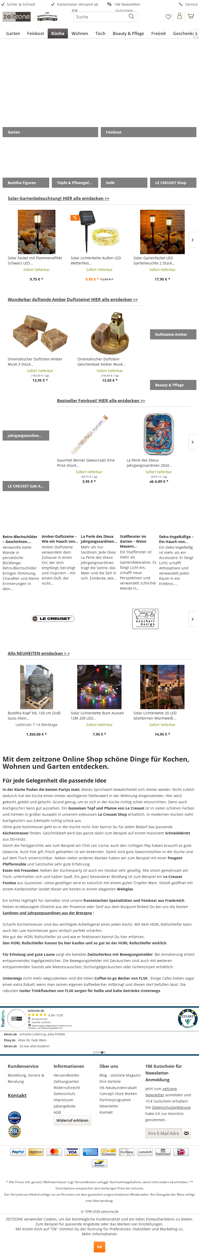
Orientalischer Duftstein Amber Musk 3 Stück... (35, 362)
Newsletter (109, 1106)
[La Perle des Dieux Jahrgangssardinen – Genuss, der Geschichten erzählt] (99, 513)
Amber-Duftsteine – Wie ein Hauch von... (60, 539)
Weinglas (125, 889)
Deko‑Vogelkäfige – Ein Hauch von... (176, 539)
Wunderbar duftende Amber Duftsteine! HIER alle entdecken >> (73, 299)
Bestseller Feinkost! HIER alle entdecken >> (101, 400)
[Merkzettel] (168, 17)
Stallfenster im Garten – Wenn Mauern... (133, 541)
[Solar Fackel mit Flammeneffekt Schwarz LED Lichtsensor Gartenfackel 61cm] (37, 232)
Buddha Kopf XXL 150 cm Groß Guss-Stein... (34, 715)
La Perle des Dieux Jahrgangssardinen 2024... (149, 463)
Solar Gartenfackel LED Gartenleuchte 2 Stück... (154, 260)
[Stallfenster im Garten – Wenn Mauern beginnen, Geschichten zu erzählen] (138, 513)
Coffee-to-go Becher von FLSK (120, 978)
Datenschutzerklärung (171, 1107)
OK (99, 1246)
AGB (57, 1112)
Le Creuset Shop (112, 814)
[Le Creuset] (54, 619)
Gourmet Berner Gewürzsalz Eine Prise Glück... (86, 463)
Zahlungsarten (66, 1081)
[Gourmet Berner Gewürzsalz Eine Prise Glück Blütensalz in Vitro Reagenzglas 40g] (89, 434)
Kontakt (17, 1095)
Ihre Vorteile (110, 1081)
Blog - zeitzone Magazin (120, 1075)
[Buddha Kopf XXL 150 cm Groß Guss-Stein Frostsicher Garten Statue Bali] (37, 687)
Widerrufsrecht (67, 1087)
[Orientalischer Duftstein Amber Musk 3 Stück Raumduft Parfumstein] (40, 333)
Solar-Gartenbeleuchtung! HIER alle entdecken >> (58, 198)
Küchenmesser (16, 833)
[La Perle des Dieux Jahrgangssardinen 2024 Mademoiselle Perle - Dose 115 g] (159, 434)
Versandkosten (66, 1075)
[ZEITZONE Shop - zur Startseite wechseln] (30, 18)
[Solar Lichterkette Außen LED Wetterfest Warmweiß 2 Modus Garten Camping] (100, 232)
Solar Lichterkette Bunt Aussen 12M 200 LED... (97, 715)
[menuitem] (25, 4)
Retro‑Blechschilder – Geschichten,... (20, 539)
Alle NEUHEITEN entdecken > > (39, 653)
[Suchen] (131, 17)
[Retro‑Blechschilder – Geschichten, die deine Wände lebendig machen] (21, 513)
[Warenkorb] (191, 17)
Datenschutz (64, 1093)
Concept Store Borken (118, 1093)
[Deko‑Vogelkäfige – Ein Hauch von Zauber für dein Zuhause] (177, 513)
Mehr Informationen (99, 1233)
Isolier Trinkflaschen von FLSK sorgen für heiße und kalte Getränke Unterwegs (89, 990)
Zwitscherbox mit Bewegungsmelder (120, 954)
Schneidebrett (177, 833)
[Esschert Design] (145, 619)
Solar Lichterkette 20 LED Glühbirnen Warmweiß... (154, 715)
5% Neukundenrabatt (118, 1087)
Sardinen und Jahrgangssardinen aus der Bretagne (47, 912)
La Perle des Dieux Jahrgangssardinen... (99, 539)
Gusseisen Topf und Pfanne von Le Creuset (106, 808)
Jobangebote (64, 1106)
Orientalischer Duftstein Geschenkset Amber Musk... (101, 362)
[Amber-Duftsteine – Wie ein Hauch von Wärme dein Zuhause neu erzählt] (60, 513)
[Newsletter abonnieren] (186, 1133)
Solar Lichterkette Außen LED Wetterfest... (96, 260)
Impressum (63, 1099)
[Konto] (179, 17)
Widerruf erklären (72, 1120)
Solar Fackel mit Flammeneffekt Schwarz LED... (35, 260)
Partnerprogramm (115, 1099)
